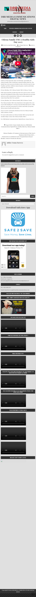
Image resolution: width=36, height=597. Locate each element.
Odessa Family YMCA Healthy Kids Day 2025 (18, 40)
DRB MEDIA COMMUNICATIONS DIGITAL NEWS (18, 17)
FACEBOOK (14, 32)
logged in (11, 154)
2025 (11, 125)
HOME (5, 28)
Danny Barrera (24, 45)
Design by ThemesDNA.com (18, 594)
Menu (4, 25)
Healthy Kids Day (22, 126)
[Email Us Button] (21, 36)
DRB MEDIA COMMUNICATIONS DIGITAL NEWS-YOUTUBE (20, 28)
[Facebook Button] (15, 36)
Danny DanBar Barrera (19, 125)
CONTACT (22, 32)
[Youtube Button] (18, 36)
